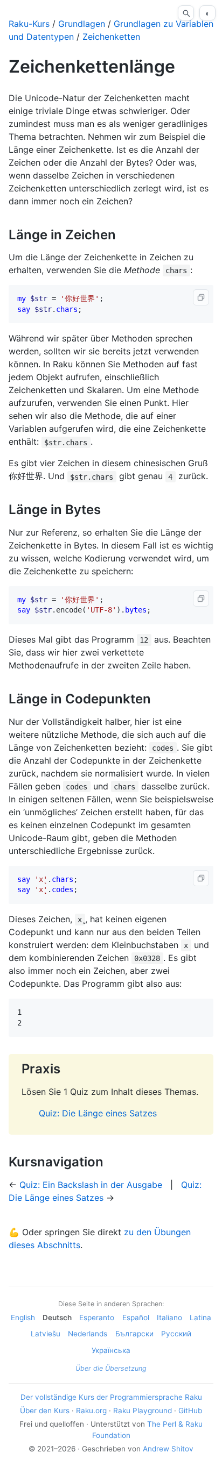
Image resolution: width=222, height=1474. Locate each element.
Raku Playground (142, 1410)
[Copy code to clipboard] (201, 297)
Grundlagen (81, 23)
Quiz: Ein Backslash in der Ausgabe (90, 1184)
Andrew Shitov (168, 1448)
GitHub (190, 1410)
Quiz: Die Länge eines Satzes (98, 1113)
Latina (200, 1317)
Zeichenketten (111, 36)
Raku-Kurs (29, 23)
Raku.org (91, 1410)
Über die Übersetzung (111, 1368)
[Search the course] (186, 12)
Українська (111, 1350)
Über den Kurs (45, 1410)
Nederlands (87, 1333)
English (23, 1317)
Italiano (169, 1317)
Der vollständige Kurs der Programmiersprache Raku (111, 1397)
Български (134, 1333)
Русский (176, 1333)
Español (135, 1317)
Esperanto (96, 1317)
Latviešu (45, 1333)
